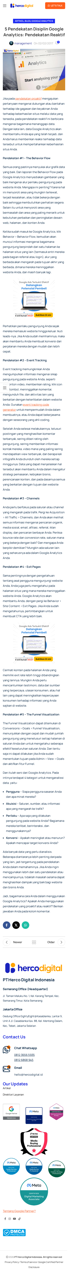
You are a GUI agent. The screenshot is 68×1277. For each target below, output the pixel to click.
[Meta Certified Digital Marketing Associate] (34, 1191)
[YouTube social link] (14, 1218)
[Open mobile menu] (4, 5)
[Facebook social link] (6, 925)
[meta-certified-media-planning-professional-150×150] (11, 1166)
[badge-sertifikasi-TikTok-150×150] (34, 1142)
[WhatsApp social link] (25, 925)
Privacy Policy (12, 1262)
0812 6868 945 (23, 1060)
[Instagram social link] (9, 1218)
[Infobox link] (34, 1071)
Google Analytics (42, 21)
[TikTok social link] (19, 1218)
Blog (28, 21)
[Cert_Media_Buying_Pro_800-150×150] (34, 1166)
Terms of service (28, 1262)
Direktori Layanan (13, 1094)
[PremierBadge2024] (11, 1111)
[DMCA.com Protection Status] (14, 1232)
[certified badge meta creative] (56, 1169)
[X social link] (16, 925)
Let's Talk (57, 5)
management (23, 43)
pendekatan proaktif (28, 99)
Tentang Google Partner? (19, 1211)
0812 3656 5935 (24, 1055)
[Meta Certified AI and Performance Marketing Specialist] (34, 1115)
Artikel (19, 21)
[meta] (56, 1111)
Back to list (34, 942)
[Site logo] (21, 5)
